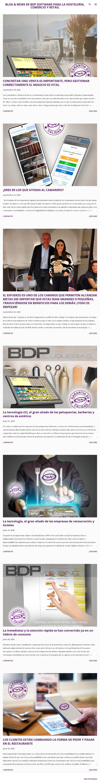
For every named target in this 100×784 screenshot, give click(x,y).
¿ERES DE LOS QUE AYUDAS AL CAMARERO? (33, 190)
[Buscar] (89, 4)
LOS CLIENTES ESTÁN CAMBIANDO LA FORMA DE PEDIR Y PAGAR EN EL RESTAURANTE (48, 741)
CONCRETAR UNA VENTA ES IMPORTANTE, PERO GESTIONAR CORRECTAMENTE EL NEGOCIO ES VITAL (46, 83)
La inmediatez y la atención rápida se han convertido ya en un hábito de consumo (48, 632)
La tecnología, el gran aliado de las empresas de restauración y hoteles (48, 523)
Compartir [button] (8, 111)
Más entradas (90, 779)
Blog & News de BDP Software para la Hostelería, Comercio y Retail (45, 5)
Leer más (93, 111)
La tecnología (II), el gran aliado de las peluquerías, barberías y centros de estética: (48, 414)
